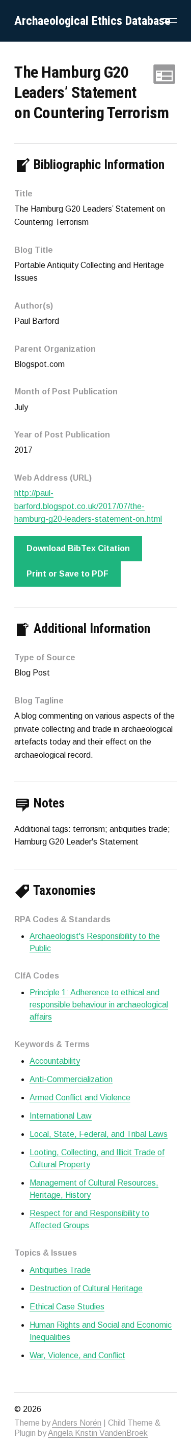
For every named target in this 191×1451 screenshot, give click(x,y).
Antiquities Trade (60, 1270)
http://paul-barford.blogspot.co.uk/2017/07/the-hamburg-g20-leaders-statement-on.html (88, 506)
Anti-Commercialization (71, 1079)
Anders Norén (76, 1423)
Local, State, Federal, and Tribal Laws (99, 1134)
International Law (61, 1115)
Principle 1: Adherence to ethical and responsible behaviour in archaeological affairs (99, 1004)
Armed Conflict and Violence (80, 1097)
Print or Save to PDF (67, 573)
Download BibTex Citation (78, 548)
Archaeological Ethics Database (92, 21)
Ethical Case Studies (67, 1306)
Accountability (55, 1061)
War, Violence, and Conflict (77, 1355)
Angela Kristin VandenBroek (98, 1433)
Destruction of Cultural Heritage (86, 1288)
